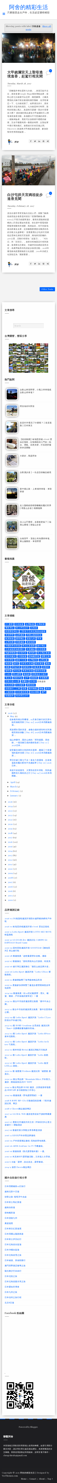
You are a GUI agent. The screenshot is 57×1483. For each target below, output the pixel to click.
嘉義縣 (34, 677)
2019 (10, 828)
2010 (10, 868)
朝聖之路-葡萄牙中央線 (16, 1196)
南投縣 (8, 663)
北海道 (34, 627)
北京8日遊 (9, 1302)
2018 (10, 833)
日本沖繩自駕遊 (12, 1249)
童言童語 (39, 663)
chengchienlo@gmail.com (15, 1455)
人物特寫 (9, 692)
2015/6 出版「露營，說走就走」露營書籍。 (25, 1161)
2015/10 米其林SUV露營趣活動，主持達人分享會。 (28, 1156)
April (13, 782)
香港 (48, 688)
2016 (10, 842)
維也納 (27, 674)
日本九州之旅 (11, 1292)
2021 (10, 819)
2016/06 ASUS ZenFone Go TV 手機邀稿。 (25, 1146)
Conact (32, 1479)
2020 (10, 824)
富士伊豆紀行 (22, 627)
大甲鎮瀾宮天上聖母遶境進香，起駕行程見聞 (25, 74)
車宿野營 (9, 635)
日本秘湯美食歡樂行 (14, 649)
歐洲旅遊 (9, 638)
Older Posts (47, 289)
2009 (10, 873)
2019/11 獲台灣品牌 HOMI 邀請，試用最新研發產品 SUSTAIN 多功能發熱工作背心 (28, 1088)
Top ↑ (50, 1479)
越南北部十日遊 (12, 1191)
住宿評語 (22, 652)
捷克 (16, 663)
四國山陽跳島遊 (34, 635)
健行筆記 (41, 645)
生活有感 (41, 649)
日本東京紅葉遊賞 (13, 1228)
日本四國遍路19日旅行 (15, 1186)
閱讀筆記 (26, 667)
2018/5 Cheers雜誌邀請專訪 (18, 1108)
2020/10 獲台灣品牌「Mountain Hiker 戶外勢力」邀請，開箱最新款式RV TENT (28, 1080)
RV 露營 (9, 624)
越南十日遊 (21, 660)
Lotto (8, 674)
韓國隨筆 (9, 695)
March (13, 786)
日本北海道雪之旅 (13, 1255)
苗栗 (24, 688)
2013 (10, 855)
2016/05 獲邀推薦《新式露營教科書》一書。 (25, 1151)
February (15, 791)
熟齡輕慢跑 (10, 652)
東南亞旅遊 (27, 670)
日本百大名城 (26, 663)
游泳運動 (35, 692)
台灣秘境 (33, 660)
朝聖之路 (45, 656)
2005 (10, 891)
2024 (10, 806)
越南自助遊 (40, 670)
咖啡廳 (8, 670)
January (14, 795)
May (12, 716)
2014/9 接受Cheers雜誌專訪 (18, 1167)
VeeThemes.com (10, 1475)
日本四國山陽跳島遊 (14, 1233)
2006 (10, 886)
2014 (10, 851)
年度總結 (31, 649)
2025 (10, 801)
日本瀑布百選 (22, 692)
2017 (10, 837)
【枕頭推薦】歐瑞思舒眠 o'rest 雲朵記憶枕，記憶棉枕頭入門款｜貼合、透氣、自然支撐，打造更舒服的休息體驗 (36, 443)
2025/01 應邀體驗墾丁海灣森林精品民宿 (23, 979)
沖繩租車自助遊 (12, 645)
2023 (10, 810)
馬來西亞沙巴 (22, 695)
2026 (10, 713)
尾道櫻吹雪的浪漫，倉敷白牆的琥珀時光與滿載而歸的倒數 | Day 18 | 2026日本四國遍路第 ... (31, 732)
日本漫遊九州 (11, 1218)
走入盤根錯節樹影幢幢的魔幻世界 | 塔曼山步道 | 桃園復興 (35, 506)
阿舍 (16, 141)
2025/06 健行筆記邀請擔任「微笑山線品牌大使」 (28, 966)
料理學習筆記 (11, 631)
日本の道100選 (12, 681)
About (42, 1479)
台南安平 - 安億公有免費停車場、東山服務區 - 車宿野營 (36, 539)
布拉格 (17, 670)
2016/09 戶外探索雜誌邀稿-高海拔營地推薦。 (26, 1140)
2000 (11, 900)
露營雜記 (20, 638)
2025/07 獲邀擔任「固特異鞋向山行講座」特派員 (28, 961)
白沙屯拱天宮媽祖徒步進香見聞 (25, 196)
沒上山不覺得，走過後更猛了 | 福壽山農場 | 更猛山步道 (35, 523)
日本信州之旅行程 (13, 1297)
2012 (10, 860)
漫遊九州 (31, 638)
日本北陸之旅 (11, 1276)
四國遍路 (20, 642)
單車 (39, 638)
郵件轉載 (33, 688)
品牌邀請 (20, 635)
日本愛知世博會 (12, 1286)
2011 (10, 864)
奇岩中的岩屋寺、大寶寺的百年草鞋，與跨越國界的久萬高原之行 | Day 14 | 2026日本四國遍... (31, 773)
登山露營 (17, 674)
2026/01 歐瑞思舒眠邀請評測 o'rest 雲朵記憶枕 (27, 926)
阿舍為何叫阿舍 (27, 406)
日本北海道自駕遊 (13, 1244)
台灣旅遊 (30, 624)
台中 (27, 677)
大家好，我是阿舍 (28, 455)
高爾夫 (25, 681)
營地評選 (16, 667)
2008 (10, 877)
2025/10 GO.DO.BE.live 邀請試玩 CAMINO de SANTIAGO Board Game (26, 941)
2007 (10, 882)
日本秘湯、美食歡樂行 (15, 1260)
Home (24, 1479)
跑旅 (48, 663)
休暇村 (46, 667)
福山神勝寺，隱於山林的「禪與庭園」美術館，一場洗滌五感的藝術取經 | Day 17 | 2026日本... (29, 742)
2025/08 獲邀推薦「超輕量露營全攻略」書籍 (25, 956)
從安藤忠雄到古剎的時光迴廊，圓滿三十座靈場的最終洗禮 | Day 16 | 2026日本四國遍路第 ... (31, 753)
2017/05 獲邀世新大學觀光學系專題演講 (23, 1130)
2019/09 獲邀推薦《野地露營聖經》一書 (23, 1095)
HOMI (33, 681)
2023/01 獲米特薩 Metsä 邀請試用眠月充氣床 (26, 1049)
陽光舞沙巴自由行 (13, 1270)
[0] (49, 74)
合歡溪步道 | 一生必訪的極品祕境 (35, 472)
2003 (10, 895)
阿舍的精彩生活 (28, 7)
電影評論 (18, 677)
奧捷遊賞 (31, 642)
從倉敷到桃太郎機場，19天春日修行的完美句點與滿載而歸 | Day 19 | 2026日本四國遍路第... (31, 722)
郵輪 (41, 688)
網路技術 (31, 685)
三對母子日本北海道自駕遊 (32, 631)
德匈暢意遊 (34, 656)
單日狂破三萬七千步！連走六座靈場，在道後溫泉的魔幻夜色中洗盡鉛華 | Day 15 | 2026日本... (31, 763)
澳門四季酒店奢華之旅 (15, 1265)
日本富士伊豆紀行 (13, 1239)
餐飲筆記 (9, 627)
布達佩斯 (44, 677)
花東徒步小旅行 (39, 674)
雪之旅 (8, 677)
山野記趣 (43, 660)
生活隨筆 (20, 685)
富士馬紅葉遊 (43, 652)
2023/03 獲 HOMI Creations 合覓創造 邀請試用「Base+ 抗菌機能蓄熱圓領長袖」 (27, 1027)
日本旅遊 (19, 624)
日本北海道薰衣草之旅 (15, 1281)
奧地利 (32, 652)
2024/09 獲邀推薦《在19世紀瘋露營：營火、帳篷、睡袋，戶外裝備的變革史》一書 (27, 994)
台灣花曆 (9, 642)
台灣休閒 (40, 624)
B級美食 (37, 667)
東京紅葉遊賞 (28, 645)
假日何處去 (10, 656)
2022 (10, 815)
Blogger (34, 1427)
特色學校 (9, 660)
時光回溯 (9, 685)
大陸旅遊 (22, 656)
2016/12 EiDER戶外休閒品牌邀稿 (20, 1135)
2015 (10, 846)
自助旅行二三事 (12, 688)
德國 (7, 667)
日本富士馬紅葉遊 (13, 1202)
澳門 (43, 692)
